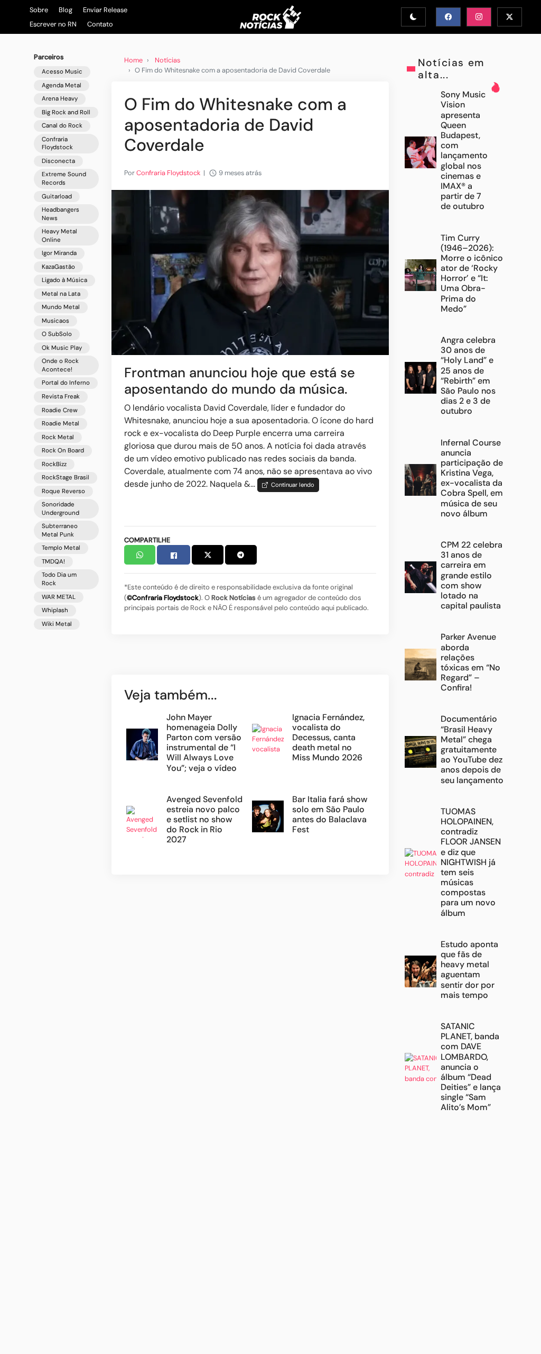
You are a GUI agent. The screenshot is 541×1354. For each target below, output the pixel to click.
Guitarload (57, 197)
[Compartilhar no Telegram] (241, 555)
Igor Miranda (59, 253)
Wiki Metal (57, 624)
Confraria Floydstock (57, 143)
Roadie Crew (60, 410)
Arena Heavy (60, 99)
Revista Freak (61, 397)
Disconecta (58, 161)
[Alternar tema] (413, 16)
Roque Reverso (63, 491)
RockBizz (54, 464)
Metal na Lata (61, 294)
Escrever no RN (53, 24)
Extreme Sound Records (64, 178)
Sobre (39, 9)
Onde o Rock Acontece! (60, 365)
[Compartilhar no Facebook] (173, 555)
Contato (100, 24)
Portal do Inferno (66, 383)
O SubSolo (57, 334)
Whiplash (55, 610)
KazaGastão (58, 267)
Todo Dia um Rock (59, 579)
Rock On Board (63, 451)
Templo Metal (61, 548)
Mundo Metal (61, 307)
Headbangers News (60, 214)
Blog (65, 9)
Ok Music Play (62, 348)
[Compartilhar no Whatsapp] (140, 555)
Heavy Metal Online (59, 236)
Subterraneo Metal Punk (60, 530)
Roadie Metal (60, 424)
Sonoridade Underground (60, 509)
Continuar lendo (291, 484)
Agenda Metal (61, 85)
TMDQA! (53, 562)
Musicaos (55, 321)
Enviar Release (105, 9)
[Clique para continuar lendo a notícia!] (250, 271)
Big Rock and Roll (66, 112)
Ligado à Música (64, 280)
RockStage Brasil (65, 477)
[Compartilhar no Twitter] (207, 555)
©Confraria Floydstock (163, 597)
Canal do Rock (62, 126)
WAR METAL (59, 597)
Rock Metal (58, 437)
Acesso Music (62, 72)
